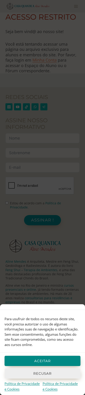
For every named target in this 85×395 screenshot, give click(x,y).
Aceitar (42, 361)
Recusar (42, 373)
